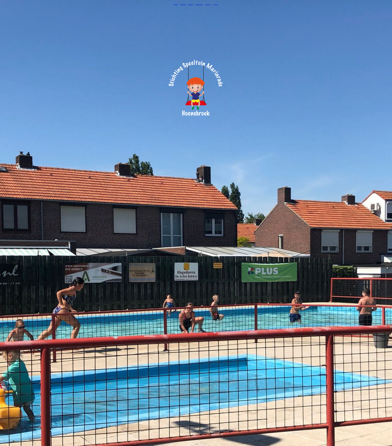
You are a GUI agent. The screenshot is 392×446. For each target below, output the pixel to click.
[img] (196, 223)
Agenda (182, 5)
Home (176, 5)
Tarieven (208, 5)
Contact (215, 5)
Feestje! (190, 5)
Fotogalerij (199, 5)
